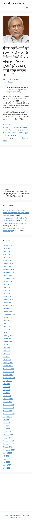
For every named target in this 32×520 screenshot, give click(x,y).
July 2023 (6, 348)
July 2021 (6, 420)
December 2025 (8, 269)
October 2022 (8, 375)
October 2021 (7, 411)
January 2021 (7, 438)
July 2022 (6, 384)
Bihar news (9, 127)
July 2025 (6, 285)
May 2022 (6, 390)
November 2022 (8, 372)
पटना (6, 124)
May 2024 (6, 327)
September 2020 (9, 450)
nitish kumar (18, 127)
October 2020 (8, 447)
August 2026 (7, 245)
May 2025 (6, 291)
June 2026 (6, 251)
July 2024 (6, 321)
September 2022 (9, 378)
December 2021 (8, 405)
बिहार (10, 124)
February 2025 (8, 300)
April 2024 (6, 330)
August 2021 (7, 417)
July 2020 (6, 456)
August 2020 (7, 453)
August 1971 (7, 465)
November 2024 (8, 309)
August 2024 (7, 318)
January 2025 (7, 303)
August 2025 (7, 282)
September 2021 (8, 414)
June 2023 (6, 351)
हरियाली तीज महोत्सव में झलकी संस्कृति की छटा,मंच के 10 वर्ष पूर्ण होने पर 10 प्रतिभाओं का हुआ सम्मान (16, 213)
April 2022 (6, 393)
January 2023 (8, 366)
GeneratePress (16, 517)
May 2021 (6, 426)
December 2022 (8, 369)
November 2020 (8, 444)
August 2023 (7, 345)
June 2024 (6, 324)
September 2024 (9, 315)
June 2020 (6, 459)
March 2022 (7, 396)
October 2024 (8, 312)
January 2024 (8, 339)
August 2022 (7, 381)
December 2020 (8, 441)
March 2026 (7, 260)
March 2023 (7, 360)
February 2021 (8, 435)
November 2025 (8, 272)
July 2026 (6, 248)
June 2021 (6, 423)
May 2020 (6, 462)
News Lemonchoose (14, 3)
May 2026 (6, 254)
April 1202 (6, 468)
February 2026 (8, 263)
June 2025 (6, 288)
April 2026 (6, 257)
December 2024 (8, 306)
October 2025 (8, 275)
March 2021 (7, 432)
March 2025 (7, 297)
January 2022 (7, 402)
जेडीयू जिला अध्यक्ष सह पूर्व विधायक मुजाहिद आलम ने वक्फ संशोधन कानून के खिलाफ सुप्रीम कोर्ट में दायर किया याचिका (15, 132)
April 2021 (6, 429)
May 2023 (6, 354)
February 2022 (8, 399)
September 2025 (9, 278)
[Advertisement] (16, 165)
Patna (25, 127)
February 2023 (8, 363)
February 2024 (8, 336)
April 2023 (6, 357)
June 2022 (6, 387)
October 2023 (8, 342)
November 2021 (8, 408)
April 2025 (6, 294)
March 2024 (7, 333)
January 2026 (8, 266)
